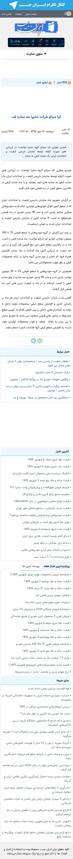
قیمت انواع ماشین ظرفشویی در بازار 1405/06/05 (41, 501)
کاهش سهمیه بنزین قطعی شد (52, 595)
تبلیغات (18, 14)
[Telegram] (33, 343)
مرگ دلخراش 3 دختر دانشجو (52, 372)
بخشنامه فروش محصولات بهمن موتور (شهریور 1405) (39, 574)
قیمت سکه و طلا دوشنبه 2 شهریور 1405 (46, 581)
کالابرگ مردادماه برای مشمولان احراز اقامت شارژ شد (40, 473)
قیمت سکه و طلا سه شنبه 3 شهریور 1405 (45, 630)
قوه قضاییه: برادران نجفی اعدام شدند (48, 688)
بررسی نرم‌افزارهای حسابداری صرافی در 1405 (44, 707)
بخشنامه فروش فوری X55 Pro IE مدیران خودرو (42, 644)
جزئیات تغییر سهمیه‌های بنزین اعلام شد (47, 602)
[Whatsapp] (39, 343)
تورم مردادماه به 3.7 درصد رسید (51, 557)
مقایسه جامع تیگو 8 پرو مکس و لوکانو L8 (45, 494)
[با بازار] (36, 42)
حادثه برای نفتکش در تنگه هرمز (51, 543)
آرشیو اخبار (42, 83)
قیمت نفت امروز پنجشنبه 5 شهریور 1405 (46, 529)
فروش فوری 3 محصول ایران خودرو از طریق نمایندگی (40, 616)
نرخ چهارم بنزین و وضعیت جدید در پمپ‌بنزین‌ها (42, 672)
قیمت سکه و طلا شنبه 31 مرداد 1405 (48, 588)
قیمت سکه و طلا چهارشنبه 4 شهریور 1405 (45, 637)
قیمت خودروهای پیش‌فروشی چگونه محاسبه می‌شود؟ (39, 515)
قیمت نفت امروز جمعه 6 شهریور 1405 (48, 466)
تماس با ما (7, 14)
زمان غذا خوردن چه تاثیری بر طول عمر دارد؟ (44, 714)
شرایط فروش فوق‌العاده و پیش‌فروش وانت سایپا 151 (39, 487)
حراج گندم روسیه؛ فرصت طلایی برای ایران (45, 536)
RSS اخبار (62, 83)
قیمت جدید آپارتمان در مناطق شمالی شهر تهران (42, 508)
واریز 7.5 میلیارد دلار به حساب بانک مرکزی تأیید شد (40, 658)
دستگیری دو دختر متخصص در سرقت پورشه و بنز (40, 397)
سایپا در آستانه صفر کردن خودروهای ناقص (45, 550)
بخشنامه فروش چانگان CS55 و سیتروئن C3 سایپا (41, 609)
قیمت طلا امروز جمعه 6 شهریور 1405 (48, 459)
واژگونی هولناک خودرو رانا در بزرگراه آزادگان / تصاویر (39, 379)
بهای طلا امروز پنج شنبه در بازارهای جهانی (46, 522)
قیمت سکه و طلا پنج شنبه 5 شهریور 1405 (45, 480)
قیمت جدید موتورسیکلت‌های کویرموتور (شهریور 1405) (39, 665)
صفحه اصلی (31, 14)
